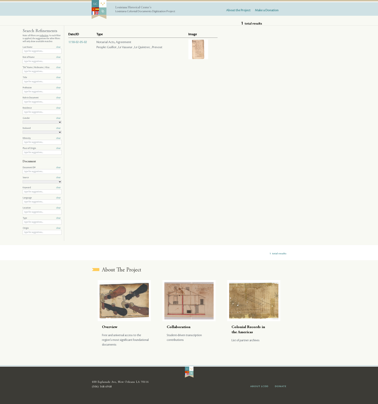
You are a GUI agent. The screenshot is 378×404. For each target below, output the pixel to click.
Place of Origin (42, 148)
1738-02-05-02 (77, 42)
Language (42, 198)
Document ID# (42, 167)
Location (42, 208)
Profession (42, 88)
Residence (42, 108)
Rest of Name (42, 57)
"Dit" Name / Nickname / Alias (42, 67)
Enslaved (42, 128)
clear (58, 47)
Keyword (42, 187)
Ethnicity (42, 138)
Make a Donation (267, 10)
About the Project (238, 10)
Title (42, 77)
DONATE (280, 386)
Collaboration (178, 327)
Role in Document (42, 98)
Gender (42, 118)
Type (42, 218)
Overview (110, 327)
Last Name (42, 47)
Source (42, 177)
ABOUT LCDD (259, 386)
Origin (42, 228)
